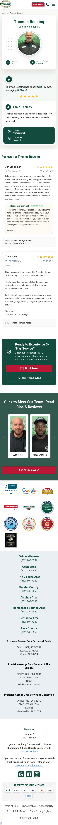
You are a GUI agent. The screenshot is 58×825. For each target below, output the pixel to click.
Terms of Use (10, 806)
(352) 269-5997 (29, 560)
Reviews (5, 13)
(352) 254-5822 (29, 570)
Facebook (29, 774)
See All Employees (29, 470)
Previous (3, 437)
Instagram (37, 774)
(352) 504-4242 (29, 580)
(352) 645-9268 (29, 591)
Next (54, 437)
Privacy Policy (28, 806)
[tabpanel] (18, 435)
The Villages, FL (14, 171)
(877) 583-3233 (31, 377)
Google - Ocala (21, 774)
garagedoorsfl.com (29, 751)
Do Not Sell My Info (16, 811)
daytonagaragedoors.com (29, 765)
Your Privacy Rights (40, 811)
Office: (29, 647)
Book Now (31, 368)
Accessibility (46, 806)
